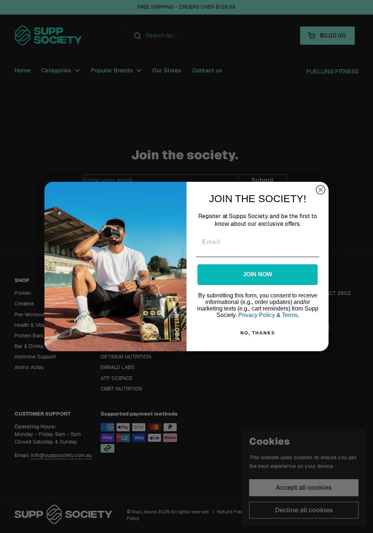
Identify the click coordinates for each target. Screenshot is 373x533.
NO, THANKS (257, 333)
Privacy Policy (256, 315)
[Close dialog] (320, 189)
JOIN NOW (257, 274)
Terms (290, 315)
